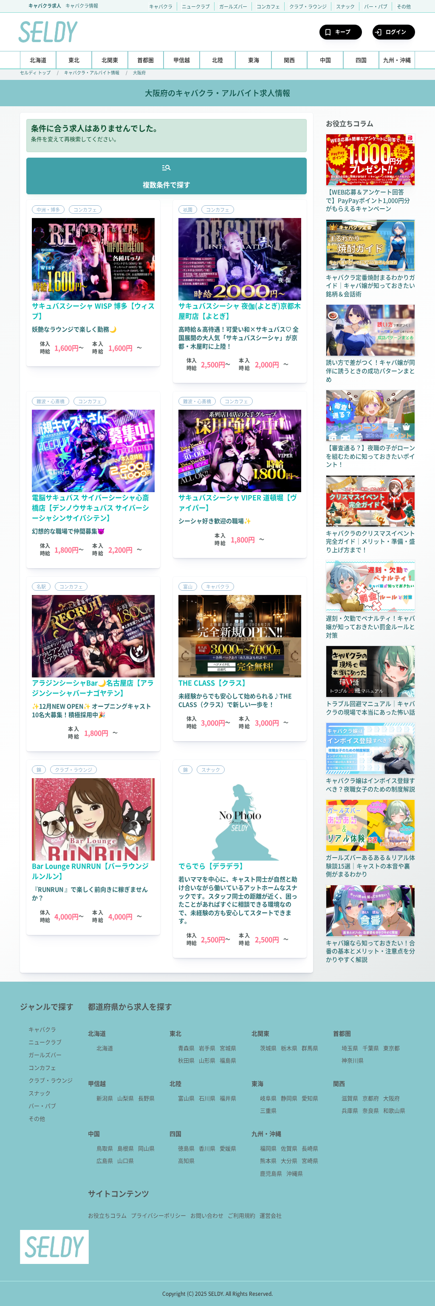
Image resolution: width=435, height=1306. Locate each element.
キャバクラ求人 (44, 5)
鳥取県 (104, 1148)
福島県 (228, 1060)
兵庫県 (350, 1110)
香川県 (207, 1148)
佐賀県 (289, 1148)
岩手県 (207, 1048)
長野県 (146, 1098)
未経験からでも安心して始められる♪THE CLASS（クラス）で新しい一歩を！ (235, 699)
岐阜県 (268, 1098)
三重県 (268, 1110)
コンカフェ (268, 6)
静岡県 (289, 1098)
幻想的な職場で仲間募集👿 (68, 531)
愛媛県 (228, 1148)
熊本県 (268, 1160)
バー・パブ (375, 6)
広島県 (104, 1160)
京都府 (370, 1098)
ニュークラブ (196, 6)
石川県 (207, 1098)
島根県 (125, 1148)
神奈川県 (353, 1060)
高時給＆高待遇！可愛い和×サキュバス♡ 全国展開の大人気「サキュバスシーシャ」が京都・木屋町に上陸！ (238, 337)
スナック (345, 6)
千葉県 (370, 1048)
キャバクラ (160, 6)
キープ (342, 31)
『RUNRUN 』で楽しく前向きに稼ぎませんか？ (90, 893)
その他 (404, 6)
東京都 (391, 1048)
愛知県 (310, 1098)
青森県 (186, 1048)
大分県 (289, 1160)
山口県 (125, 1160)
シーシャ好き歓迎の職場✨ (214, 520)
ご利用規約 (241, 1215)
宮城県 (228, 1048)
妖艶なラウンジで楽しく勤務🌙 (74, 329)
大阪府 (139, 72)
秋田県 (186, 1060)
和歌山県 (394, 1110)
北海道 (104, 1048)
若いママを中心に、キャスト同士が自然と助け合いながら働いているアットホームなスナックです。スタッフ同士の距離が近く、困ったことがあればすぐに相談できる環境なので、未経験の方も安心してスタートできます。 (237, 900)
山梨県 (125, 1098)
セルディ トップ (35, 72)
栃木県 (289, 1048)
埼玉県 (350, 1048)
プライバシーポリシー (158, 1215)
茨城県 (268, 1048)
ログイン (396, 31)
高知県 (186, 1160)
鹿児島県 (271, 1173)
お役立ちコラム (107, 1215)
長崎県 (310, 1148)
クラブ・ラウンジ (308, 6)
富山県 (186, 1098)
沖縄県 (294, 1173)
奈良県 (370, 1110)
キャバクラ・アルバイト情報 (91, 72)
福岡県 (268, 1148)
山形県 (207, 1060)
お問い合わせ (206, 1215)
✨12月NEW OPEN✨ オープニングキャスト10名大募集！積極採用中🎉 (91, 710)
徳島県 (186, 1148)
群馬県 (310, 1048)
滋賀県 (350, 1098)
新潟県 (104, 1098)
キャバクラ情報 (81, 5)
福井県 (228, 1098)
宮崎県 (310, 1160)
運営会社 (271, 1215)
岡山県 (146, 1148)
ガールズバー (233, 6)
